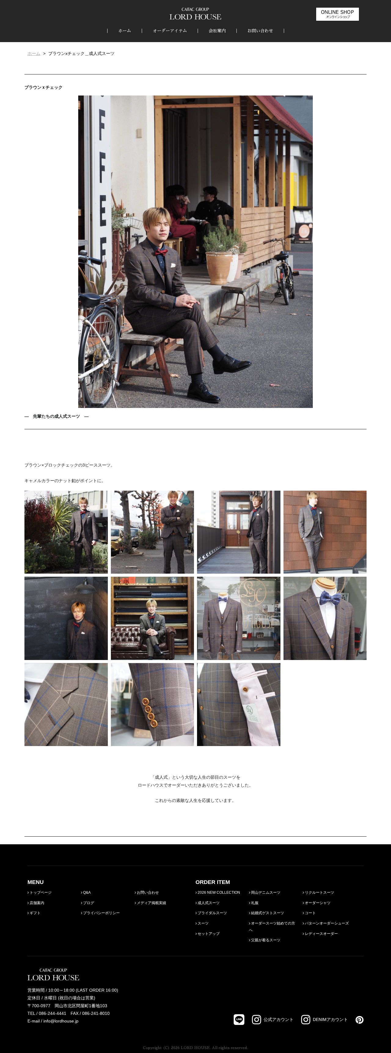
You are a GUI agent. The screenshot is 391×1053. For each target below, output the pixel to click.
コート (310, 913)
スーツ (203, 923)
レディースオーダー (321, 934)
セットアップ (208, 934)
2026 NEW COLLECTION (218, 892)
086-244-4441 (52, 1013)
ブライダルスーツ (212, 913)
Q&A (86, 892)
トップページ (40, 892)
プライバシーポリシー (101, 913)
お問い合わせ (260, 31)
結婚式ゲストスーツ (267, 913)
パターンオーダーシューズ (326, 923)
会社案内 (217, 31)
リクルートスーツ (319, 892)
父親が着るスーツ (265, 940)
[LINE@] (239, 1019)
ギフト (35, 913)
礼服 (254, 903)
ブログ (88, 903)
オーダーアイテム (170, 31)
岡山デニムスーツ (265, 892)
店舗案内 (36, 903)
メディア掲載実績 (151, 903)
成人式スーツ (208, 903)
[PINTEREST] (356, 1019)
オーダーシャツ (317, 903)
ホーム (124, 31)
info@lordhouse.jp (61, 1021)
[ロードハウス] (195, 14)
